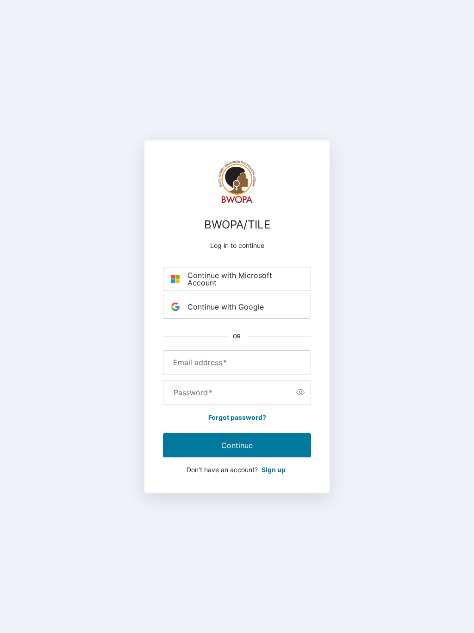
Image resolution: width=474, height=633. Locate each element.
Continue (237, 445)
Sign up (274, 470)
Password (193, 392)
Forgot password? (237, 417)
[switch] (300, 392)
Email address (200, 362)
